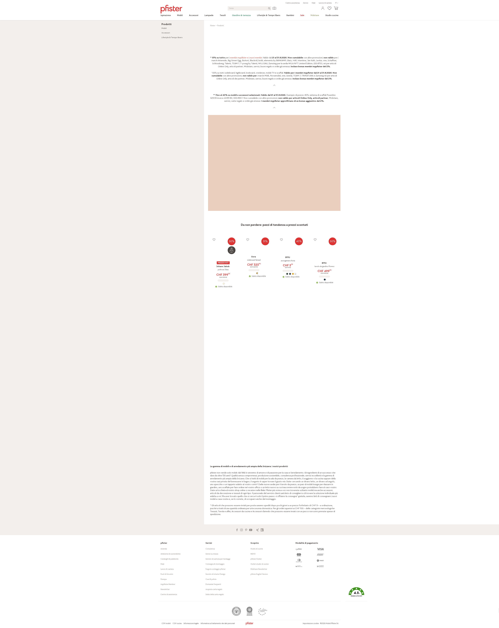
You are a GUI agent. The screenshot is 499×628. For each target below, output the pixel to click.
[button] (356, 593)
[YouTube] (250, 529)
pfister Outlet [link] (256, 559)
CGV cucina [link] (177, 623)
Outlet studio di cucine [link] (260, 564)
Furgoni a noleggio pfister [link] (215, 569)
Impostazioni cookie (311, 623)
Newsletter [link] (165, 589)
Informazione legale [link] (191, 623)
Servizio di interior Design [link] (215, 574)
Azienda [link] (164, 549)
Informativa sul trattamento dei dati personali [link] (218, 623)
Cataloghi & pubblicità (169, 559)
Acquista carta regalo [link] (214, 589)
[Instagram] (241, 529)
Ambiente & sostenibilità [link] (170, 554)
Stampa (164, 579)
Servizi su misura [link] (212, 554)
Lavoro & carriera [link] (325, 3)
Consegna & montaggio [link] (215, 564)
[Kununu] (262, 529)
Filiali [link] (313, 3)
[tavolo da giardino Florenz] (325, 280)
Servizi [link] (305, 3)
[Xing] (257, 529)
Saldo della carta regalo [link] (215, 594)
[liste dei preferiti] (214, 239)
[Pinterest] (246, 529)
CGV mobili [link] (166, 623)
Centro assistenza (292, 3)
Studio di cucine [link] (257, 549)
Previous (212, 338)
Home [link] (212, 25)
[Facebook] (237, 529)
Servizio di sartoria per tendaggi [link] (218, 559)
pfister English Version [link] (259, 574)
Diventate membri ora (306, 409)
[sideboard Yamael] (257, 273)
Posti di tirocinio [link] (167, 574)
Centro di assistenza (169, 594)
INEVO (253, 554)
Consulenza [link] (210, 549)
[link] (166, 15)
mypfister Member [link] (168, 584)
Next (337, 338)
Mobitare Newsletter (259, 569)
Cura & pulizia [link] (211, 579)
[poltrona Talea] (224, 284)
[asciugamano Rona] (291, 274)
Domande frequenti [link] (213, 584)
